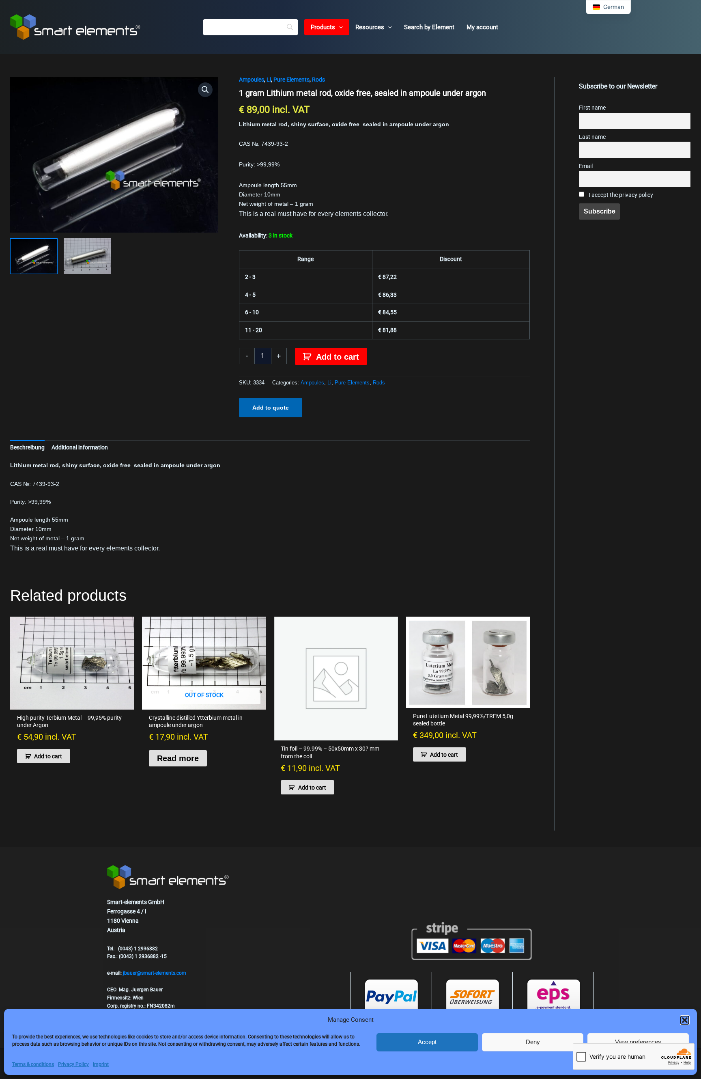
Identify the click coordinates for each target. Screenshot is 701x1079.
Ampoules (251, 79)
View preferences (638, 1041)
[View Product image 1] (34, 256)
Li (269, 79)
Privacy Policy (73, 1064)
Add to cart (337, 356)
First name (592, 107)
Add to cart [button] (48, 756)
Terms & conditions (33, 1064)
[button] (685, 1020)
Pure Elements (291, 79)
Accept (427, 1041)
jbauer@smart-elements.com (154, 973)
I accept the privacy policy (620, 195)
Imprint (101, 1064)
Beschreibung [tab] (27, 447)
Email (586, 166)
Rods (318, 79)
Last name (592, 137)
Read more (178, 758)
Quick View (72, 702)
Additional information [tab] (80, 447)
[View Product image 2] (87, 256)
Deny (533, 1041)
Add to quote (270, 407)
